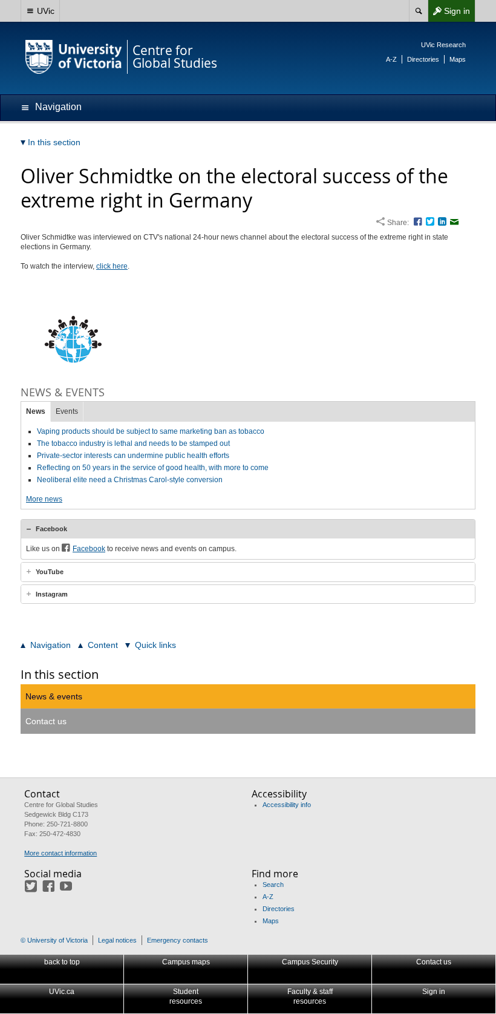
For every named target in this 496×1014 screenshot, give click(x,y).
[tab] (248, 528)
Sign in (449, 13)
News (35, 411)
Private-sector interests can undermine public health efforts (133, 455)
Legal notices (117, 940)
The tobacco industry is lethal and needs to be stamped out (133, 443)
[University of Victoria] (73, 57)
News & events (53, 696)
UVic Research (443, 44)
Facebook (51, 528)
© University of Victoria (54, 940)
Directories (423, 59)
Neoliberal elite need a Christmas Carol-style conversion (130, 480)
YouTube (50, 571)
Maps (457, 59)
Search (273, 884)
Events (67, 411)
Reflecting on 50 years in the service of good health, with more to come (153, 467)
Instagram (52, 594)
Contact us (46, 721)
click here (112, 266)
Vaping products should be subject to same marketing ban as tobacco (150, 431)
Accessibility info (287, 804)
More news (44, 499)
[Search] (418, 11)
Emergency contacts (177, 940)
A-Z (391, 59)
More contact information (60, 853)
